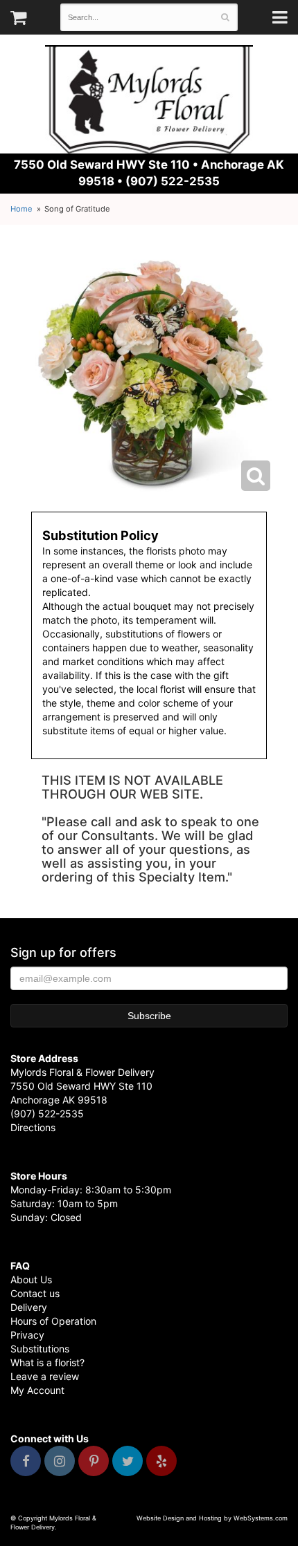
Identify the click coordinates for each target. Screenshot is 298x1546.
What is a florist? (47, 1362)
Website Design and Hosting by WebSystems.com (212, 1518)
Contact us (35, 1293)
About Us (31, 1279)
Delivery (28, 1307)
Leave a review (44, 1376)
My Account (37, 1390)
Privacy (27, 1335)
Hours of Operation (53, 1321)
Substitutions (39, 1348)
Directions (32, 1127)
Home (21, 209)
